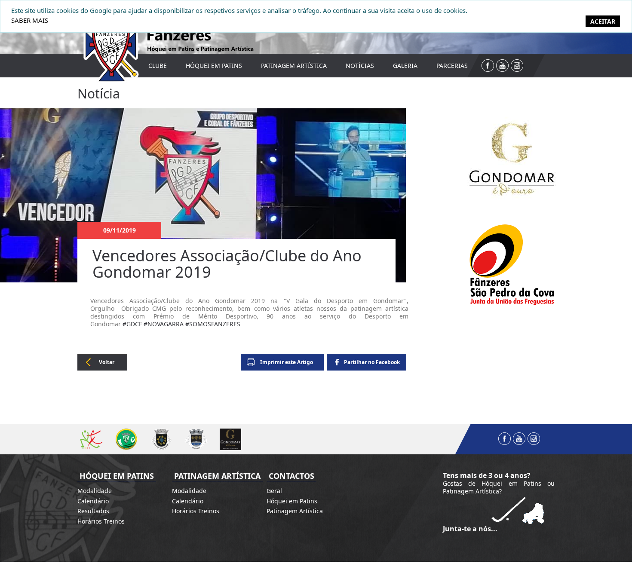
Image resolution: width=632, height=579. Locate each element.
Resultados (93, 511)
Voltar (106, 362)
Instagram (517, 65)
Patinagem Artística (294, 65)
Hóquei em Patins (214, 65)
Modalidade (94, 491)
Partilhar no (372, 362)
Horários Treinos (101, 521)
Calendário (93, 501)
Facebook (488, 65)
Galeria (405, 65)
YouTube (502, 65)
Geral (274, 491)
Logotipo (105, 43)
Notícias (360, 65)
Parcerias (452, 65)
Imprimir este (286, 362)
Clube (157, 65)
